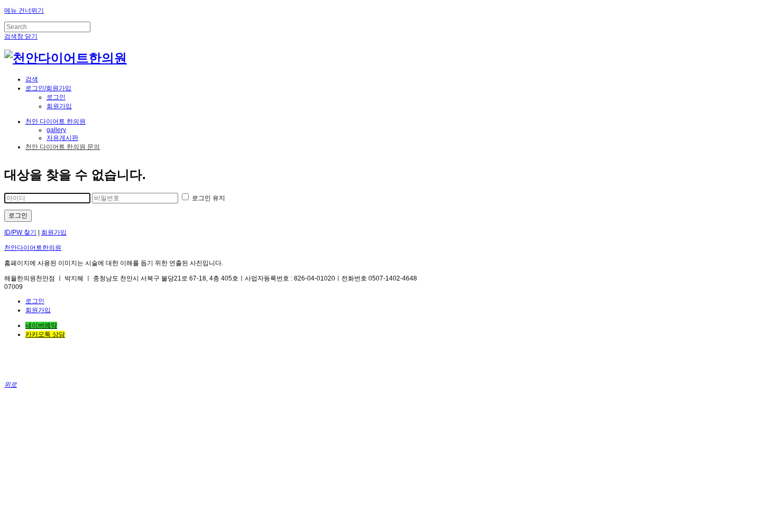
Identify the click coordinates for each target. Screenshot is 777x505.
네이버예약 (41, 325)
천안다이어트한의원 (32, 247)
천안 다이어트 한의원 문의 (62, 147)
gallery (56, 130)
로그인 (56, 97)
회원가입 (59, 106)
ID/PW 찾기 (20, 232)
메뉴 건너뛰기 (24, 10)
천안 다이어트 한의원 (55, 121)
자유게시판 (62, 138)
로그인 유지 (207, 198)
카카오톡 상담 (45, 334)
